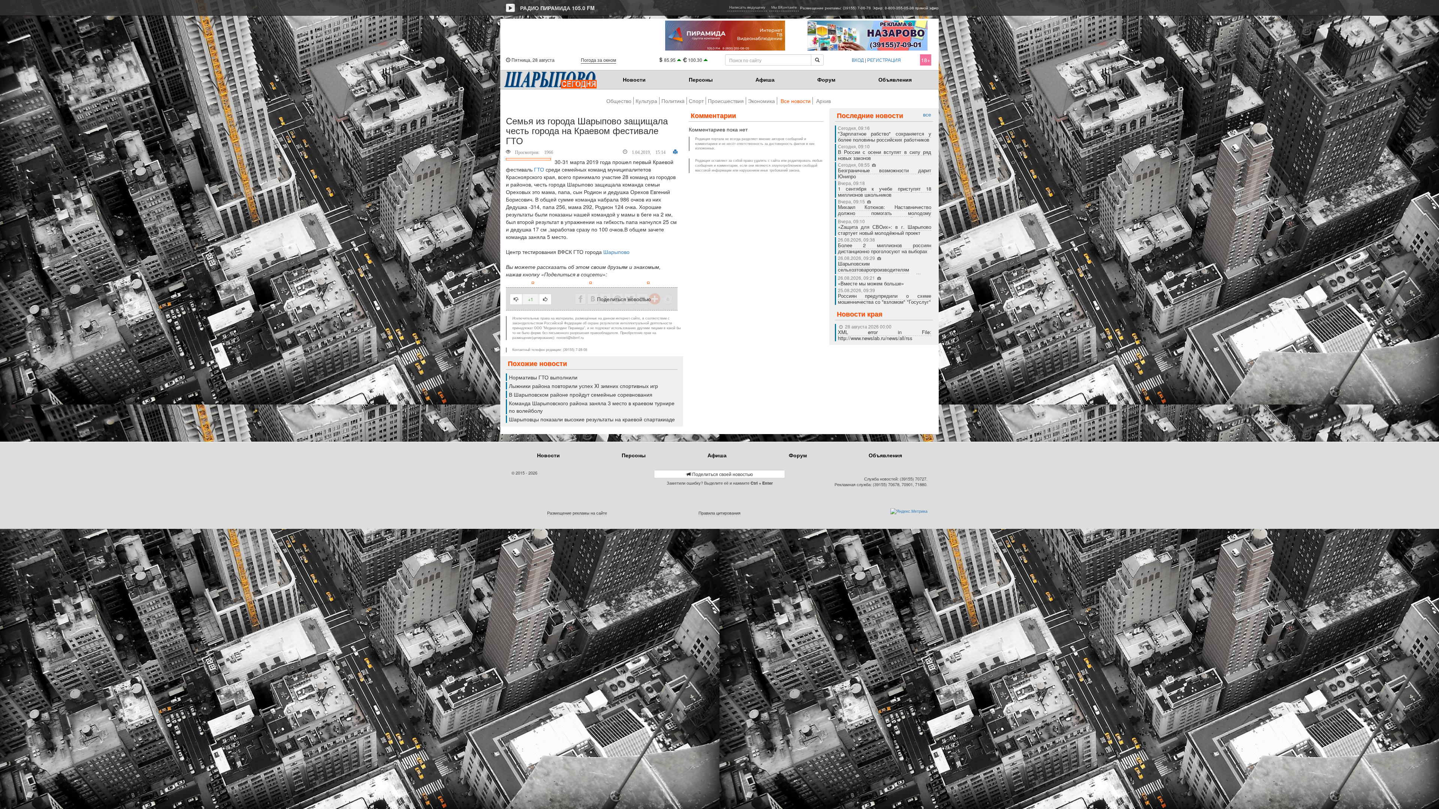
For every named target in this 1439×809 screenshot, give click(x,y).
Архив (823, 100)
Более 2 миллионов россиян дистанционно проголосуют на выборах (885, 248)
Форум (826, 79)
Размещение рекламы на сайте (577, 513)
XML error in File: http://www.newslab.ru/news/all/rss (885, 335)
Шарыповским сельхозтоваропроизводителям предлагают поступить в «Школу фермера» (885, 272)
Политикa (673, 100)
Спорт (696, 100)
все (927, 114)
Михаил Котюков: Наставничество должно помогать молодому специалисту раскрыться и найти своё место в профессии (885, 215)
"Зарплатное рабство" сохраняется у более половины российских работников (885, 136)
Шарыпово (616, 251)
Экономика (761, 100)
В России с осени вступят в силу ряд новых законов (885, 154)
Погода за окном (598, 60)
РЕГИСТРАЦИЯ (884, 60)
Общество (618, 100)
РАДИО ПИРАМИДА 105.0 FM (557, 8)
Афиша (765, 79)
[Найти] (817, 60)
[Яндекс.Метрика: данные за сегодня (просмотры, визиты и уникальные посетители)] (908, 511)
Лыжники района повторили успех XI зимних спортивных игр (583, 386)
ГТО (539, 169)
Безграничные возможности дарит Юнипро (885, 173)
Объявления (895, 79)
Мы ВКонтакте (784, 7)
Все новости (796, 100)
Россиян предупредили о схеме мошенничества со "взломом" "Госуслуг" (885, 298)
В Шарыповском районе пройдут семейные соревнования (580, 394)
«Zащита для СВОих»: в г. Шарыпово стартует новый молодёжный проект (885, 229)
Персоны (701, 79)
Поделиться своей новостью (722, 474)
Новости (634, 79)
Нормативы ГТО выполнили (543, 377)
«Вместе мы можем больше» (871, 283)
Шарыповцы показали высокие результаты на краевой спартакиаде (592, 419)
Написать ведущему (747, 7)
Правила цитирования (719, 513)
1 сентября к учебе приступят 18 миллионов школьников (885, 191)
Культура (646, 100)
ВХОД (858, 60)
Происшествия (726, 100)
